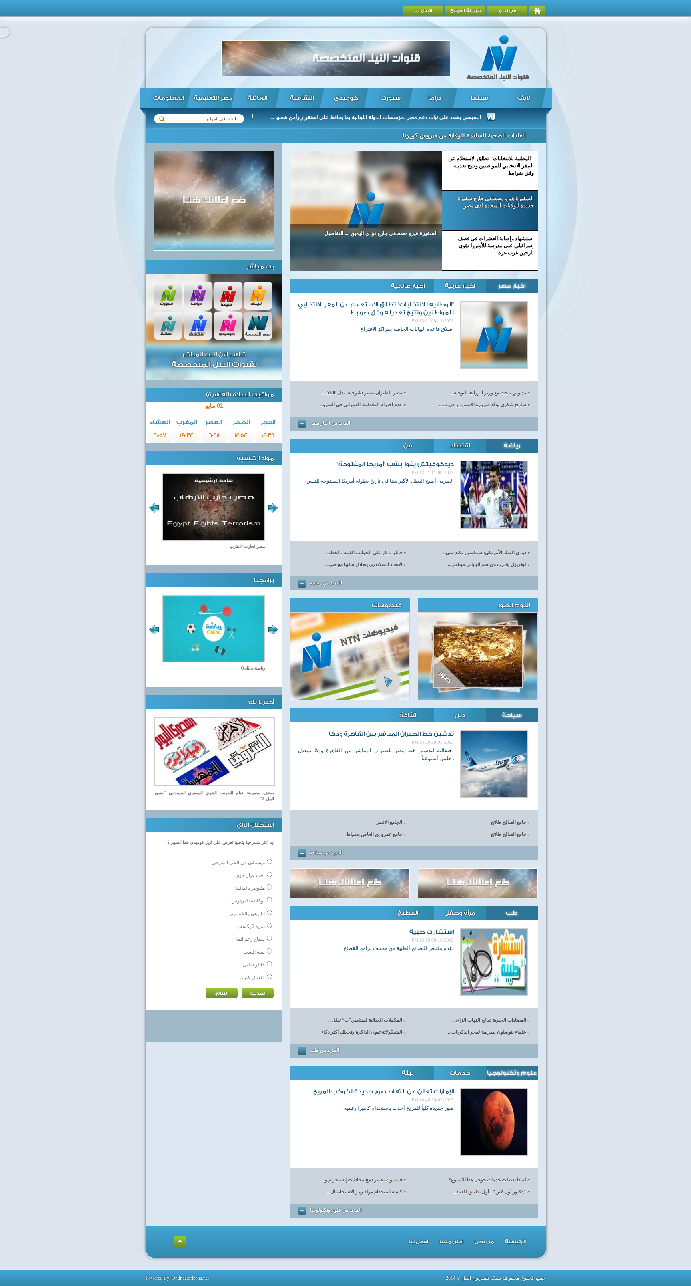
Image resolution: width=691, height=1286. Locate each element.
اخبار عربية (460, 285)
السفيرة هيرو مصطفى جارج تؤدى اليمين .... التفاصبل (381, 233)
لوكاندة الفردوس (248, 901)
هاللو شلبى (254, 965)
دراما (434, 98)
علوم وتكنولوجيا (512, 1072)
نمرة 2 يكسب (251, 926)
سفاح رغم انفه (250, 939)
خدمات (459, 1072)
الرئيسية (515, 1241)
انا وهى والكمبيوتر (247, 913)
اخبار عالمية (408, 285)
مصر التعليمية (213, 98)
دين (460, 715)
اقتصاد (460, 445)
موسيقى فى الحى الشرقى (238, 862)
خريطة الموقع (465, 10)
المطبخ (408, 913)
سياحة (512, 715)
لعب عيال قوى (250, 875)
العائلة (257, 98)
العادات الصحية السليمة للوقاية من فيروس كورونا (464, 135)
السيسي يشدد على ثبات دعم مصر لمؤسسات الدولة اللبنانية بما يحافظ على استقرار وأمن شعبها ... (409, 117)
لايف (523, 98)
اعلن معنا (451, 1241)
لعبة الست (254, 952)
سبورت (391, 98)
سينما (479, 98)
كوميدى (346, 98)
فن (408, 445)
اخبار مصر (511, 285)
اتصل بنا (423, 10)
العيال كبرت (251, 977)
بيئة (408, 1072)
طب (512, 913)
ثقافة (407, 715)
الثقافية (302, 98)
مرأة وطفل (459, 913)
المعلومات (168, 98)
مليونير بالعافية (250, 888)
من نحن (507, 10)
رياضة (512, 445)
